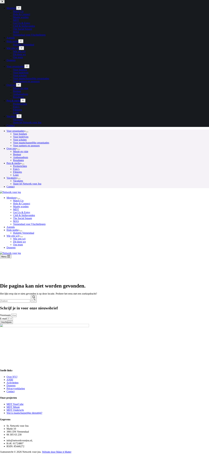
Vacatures (11, 177)
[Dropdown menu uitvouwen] (27, 131)
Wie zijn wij (13, 235)
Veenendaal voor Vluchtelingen (29, 224)
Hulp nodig (12, 230)
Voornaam (5, 315)
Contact (11, 186)
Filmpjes (17, 172)
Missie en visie (20, 151)
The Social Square (22, 218)
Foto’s (16, 169)
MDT (16, 209)
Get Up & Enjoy (21, 212)
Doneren (11, 247)
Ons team (18, 244)
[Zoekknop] (34, 299)
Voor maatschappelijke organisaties (31, 142)
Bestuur (17, 154)
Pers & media (13, 163)
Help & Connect (21, 203)
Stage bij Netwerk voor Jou (27, 183)
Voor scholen (20, 139)
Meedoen (11, 197)
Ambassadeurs (20, 157)
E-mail (4, 318)
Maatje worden (21, 206)
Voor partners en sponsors (26, 145)
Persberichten (20, 166)
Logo (16, 175)
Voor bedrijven (20, 136)
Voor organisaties (15, 131)
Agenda (11, 227)
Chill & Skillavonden (24, 215)
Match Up (18, 200)
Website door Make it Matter (56, 451)
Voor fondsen (20, 133)
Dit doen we (19, 241)
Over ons (11, 148)
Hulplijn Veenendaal (23, 233)
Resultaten (18, 160)
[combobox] (15, 301)
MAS (16, 221)
